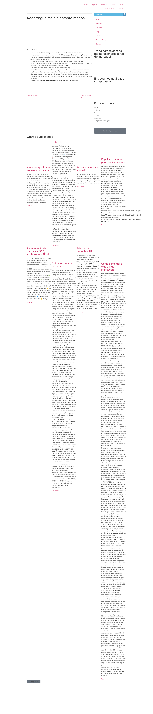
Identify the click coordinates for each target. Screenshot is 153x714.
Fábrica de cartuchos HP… (85, 250)
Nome (96, 107)
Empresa (94, 5)
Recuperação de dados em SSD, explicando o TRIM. (38, 251)
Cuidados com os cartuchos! (62, 265)
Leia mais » (30, 205)
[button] (33, 681)
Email (96, 113)
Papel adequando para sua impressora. (113, 161)
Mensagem (97, 118)
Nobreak (57, 142)
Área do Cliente (110, 9)
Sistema (121, 5)
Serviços (104, 5)
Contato (121, 9)
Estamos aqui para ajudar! (87, 169)
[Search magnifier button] (124, 14)
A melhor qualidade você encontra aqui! (38, 169)
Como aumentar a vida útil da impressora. (111, 266)
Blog (113, 5)
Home (86, 5)
